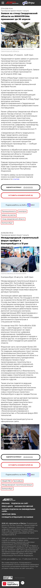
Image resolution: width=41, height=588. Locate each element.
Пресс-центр (7, 506)
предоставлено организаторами (13, 273)
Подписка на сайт (19, 503)
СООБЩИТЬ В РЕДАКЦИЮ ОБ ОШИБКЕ (17, 517)
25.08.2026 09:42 (7, 233)
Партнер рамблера (20, 577)
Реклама (6, 503)
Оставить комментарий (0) (20, 195)
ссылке (16, 179)
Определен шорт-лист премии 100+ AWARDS (15, 437)
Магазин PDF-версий (24, 506)
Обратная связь (9, 514)
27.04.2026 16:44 (7, 9)
